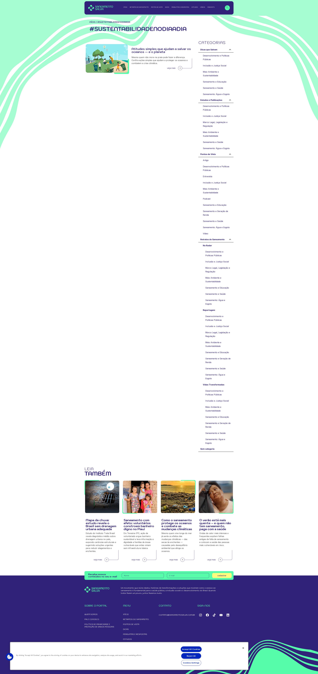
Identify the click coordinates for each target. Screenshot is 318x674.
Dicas (167, 7)
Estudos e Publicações (211, 100)
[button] (10, 657)
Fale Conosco (91, 619)
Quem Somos (91, 614)
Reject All (191, 656)
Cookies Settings (191, 663)
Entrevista (207, 176)
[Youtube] (221, 615)
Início (125, 7)
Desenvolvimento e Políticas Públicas (216, 57)
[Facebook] (207, 615)
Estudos (195, 7)
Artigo (206, 160)
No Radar (207, 245)
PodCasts (211, 7)
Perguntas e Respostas (180, 7)
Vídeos (202, 7)
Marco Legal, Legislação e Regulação (215, 124)
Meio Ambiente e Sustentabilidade (211, 74)
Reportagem (209, 310)
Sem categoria (207, 449)
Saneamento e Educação (214, 82)
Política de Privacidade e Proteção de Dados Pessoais (99, 625)
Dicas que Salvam (208, 49)
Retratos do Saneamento (139, 7)
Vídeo (205, 233)
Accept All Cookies (191, 649)
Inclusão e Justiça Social (214, 65)
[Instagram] (200, 615)
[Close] (243, 648)
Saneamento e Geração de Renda (215, 213)
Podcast (206, 199)
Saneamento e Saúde (213, 88)
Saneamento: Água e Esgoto (216, 94)
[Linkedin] (228, 615)
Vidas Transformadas (213, 384)
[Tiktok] (214, 615)
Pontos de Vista (157, 7)
